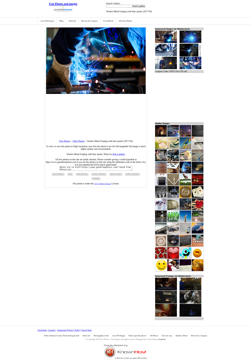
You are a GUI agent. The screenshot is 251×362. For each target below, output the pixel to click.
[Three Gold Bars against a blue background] (197, 172)
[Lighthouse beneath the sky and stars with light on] (185, 221)
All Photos (154, 336)
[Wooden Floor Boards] (161, 172)
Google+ (52, 330)
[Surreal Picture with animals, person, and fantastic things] (197, 221)
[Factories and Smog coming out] (197, 233)
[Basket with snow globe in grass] (161, 148)
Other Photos (78, 141)
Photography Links (101, 336)
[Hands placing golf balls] (185, 184)
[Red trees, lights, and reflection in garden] (197, 184)
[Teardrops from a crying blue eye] (173, 246)
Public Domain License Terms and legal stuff (61, 336)
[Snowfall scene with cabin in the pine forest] (173, 233)
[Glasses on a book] (197, 148)
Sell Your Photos (125, 21)
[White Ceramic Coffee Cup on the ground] (161, 221)
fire (70, 174)
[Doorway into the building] (161, 184)
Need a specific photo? (137, 336)
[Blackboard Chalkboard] (185, 246)
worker (96, 178)
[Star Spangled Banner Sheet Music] (185, 270)
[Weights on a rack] (173, 160)
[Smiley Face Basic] (161, 270)
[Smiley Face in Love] (197, 258)
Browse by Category (89, 21)
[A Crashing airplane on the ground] (161, 233)
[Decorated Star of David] (161, 246)
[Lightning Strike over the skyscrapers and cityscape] (185, 136)
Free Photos (64, 141)
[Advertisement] (96, 114)
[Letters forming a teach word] (197, 246)
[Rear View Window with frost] (173, 209)
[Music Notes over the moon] (197, 270)
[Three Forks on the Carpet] (173, 184)
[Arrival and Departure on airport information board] (197, 136)
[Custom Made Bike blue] (197, 160)
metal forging (98, 174)
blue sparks (58, 174)
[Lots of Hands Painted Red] (197, 209)
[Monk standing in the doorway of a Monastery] (161, 136)
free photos (82, 174)
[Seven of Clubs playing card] (173, 172)
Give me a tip (167, 336)
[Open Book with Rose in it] (185, 160)
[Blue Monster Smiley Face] (185, 258)
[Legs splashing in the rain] (161, 160)
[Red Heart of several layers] (173, 258)
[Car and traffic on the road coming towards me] (173, 197)
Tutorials (72, 21)
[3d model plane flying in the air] (185, 148)
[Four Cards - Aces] (197, 197)
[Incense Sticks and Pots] (185, 209)
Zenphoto (162, 339)
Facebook (42, 330)
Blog (61, 21)
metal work (115, 174)
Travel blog (86, 330)
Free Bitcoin (108, 21)
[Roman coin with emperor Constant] (185, 197)
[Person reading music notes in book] (173, 270)
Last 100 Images (47, 21)
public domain (132, 174)
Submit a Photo (182, 336)
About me (86, 336)
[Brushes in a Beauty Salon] (161, 209)
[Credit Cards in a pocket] (173, 136)
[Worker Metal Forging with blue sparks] (185, 172)
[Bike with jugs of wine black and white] (161, 197)
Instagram (61, 330)
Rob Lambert (119, 154)
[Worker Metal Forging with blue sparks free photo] (96, 93)
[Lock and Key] (173, 148)
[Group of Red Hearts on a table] (161, 258)
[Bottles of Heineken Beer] (173, 221)
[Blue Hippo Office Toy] (185, 233)
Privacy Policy (73, 330)
